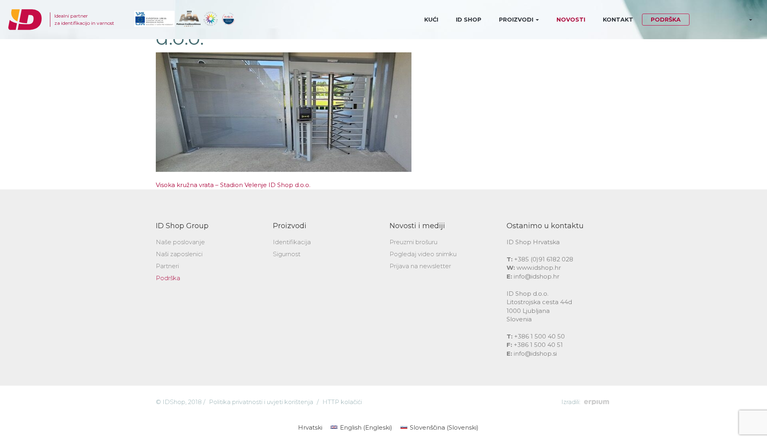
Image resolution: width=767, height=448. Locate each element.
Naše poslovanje (180, 242)
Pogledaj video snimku (423, 254)
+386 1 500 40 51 (538, 344)
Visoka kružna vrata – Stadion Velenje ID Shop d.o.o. (233, 185)
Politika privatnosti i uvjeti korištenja (261, 402)
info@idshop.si (535, 353)
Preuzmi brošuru (413, 242)
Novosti (570, 19)
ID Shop (468, 19)
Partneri (167, 266)
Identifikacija (292, 242)
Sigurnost (286, 254)
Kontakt (618, 19)
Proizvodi (517, 19)
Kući (431, 19)
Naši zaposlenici (179, 254)
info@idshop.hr (536, 276)
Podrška (666, 19)
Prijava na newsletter (420, 266)
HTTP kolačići (342, 402)
